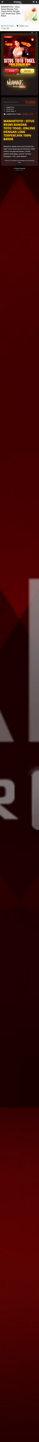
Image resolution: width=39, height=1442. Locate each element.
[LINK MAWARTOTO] (19, 51)
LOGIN (11, 71)
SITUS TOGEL (8, 26)
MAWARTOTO (20, 170)
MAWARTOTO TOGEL (20, 114)
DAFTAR (27, 71)
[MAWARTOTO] (31, 14)
